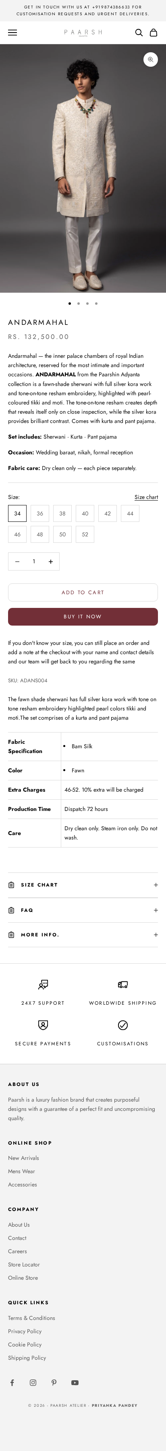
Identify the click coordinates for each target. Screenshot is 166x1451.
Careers (17, 1251)
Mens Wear (21, 1171)
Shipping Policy (27, 1358)
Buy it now (83, 616)
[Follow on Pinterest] (54, 1383)
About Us (19, 1225)
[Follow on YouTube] (75, 1383)
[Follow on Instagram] (33, 1383)
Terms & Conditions (31, 1318)
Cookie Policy (25, 1344)
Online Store (23, 1278)
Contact (17, 1238)
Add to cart (83, 592)
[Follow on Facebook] (12, 1383)
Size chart (146, 497)
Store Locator (24, 1264)
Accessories (22, 1184)
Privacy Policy (25, 1331)
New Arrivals (23, 1158)
